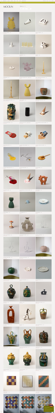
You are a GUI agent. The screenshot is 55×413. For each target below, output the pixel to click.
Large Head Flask (5, 347)
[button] (4, 1)
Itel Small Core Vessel (6, 324)
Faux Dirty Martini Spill (23, 167)
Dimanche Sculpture (6, 32)
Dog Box (21, 32)
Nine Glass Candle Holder (23, 257)
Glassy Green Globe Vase (7, 279)
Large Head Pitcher (38, 369)
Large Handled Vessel (39, 324)
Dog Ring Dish (5, 77)
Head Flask (5, 302)
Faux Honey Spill (38, 167)
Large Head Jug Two (22, 369)
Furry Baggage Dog (22, 212)
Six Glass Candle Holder (7, 257)
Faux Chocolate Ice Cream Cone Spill (41, 122)
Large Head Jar (38, 347)
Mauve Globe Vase (38, 257)
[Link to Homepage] (8, 6)
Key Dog (21, 324)
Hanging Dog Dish (38, 279)
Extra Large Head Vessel (6, 122)
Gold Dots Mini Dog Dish (23, 279)
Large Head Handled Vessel (24, 347)
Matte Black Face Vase (23, 122)
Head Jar (21, 302)
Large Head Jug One (6, 369)
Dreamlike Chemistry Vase (23, 77)
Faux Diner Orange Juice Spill (7, 167)
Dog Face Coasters (38, 32)
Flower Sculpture (5, 212)
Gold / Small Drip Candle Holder (40, 77)
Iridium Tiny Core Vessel (39, 302)
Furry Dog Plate (38, 212)
